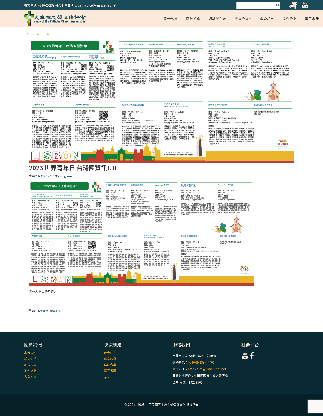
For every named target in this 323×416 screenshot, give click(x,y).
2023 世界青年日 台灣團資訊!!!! (73, 167)
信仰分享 (289, 18)
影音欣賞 (171, 18)
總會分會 (241, 18)
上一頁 (33, 34)
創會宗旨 (30, 364)
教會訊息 (267, 18)
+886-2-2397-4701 (201, 362)
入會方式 (30, 376)
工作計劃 (30, 370)
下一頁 (47, 34)
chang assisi (65, 176)
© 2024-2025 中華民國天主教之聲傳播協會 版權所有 (161, 405)
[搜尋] (277, 5)
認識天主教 (217, 18)
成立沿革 (30, 359)
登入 (107, 378)
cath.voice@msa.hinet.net (207, 369)
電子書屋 (312, 18)
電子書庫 (110, 370)
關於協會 (193, 18)
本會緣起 (30, 353)
